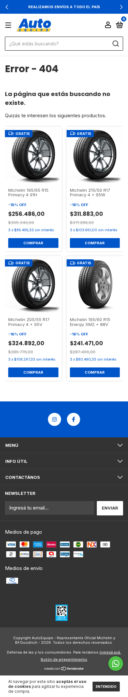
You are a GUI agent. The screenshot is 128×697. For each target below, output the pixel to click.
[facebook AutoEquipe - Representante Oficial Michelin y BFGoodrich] (73, 419)
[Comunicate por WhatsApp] (115, 663)
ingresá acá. (110, 652)
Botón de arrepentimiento (64, 659)
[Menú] (9, 25)
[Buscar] (115, 44)
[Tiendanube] (64, 669)
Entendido (106, 687)
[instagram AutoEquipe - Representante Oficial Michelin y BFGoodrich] (54, 419)
